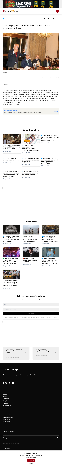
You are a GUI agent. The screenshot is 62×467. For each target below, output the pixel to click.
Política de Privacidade (35, 317)
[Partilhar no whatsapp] (49, 18)
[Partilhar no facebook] (40, 18)
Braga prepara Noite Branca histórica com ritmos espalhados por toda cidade (10, 228)
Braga (5, 394)
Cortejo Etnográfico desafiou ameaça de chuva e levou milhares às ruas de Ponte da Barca (11, 273)
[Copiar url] (58, 18)
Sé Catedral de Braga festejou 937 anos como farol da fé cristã (10, 136)
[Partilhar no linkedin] (53, 18)
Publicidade (6, 422)
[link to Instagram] (6, 383)
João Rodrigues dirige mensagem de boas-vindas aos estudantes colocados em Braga (49, 251)
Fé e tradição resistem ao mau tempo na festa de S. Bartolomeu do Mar (31, 227)
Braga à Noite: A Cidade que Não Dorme (11, 159)
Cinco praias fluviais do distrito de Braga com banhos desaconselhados (49, 137)
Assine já (31, 460)
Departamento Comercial (11, 443)
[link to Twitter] (9, 383)
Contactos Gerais (8, 431)
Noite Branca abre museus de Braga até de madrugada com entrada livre (50, 160)
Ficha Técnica (7, 415)
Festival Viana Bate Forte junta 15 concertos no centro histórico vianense (11, 250)
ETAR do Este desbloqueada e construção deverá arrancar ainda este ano (30, 136)
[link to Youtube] (13, 383)
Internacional (7, 405)
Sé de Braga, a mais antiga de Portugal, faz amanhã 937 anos (30, 173)
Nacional (5, 403)
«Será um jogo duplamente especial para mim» (31, 249)
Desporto (6, 399)
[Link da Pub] (31, 4)
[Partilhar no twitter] (44, 18)
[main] (31, 188)
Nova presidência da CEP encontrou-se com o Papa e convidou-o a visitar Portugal (11, 174)
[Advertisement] (31, 197)
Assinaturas (6, 419)
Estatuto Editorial (8, 417)
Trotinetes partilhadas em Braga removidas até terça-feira (30, 160)
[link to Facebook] (3, 383)
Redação (5, 438)
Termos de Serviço (47, 317)
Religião (5, 401)
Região (5, 396)
